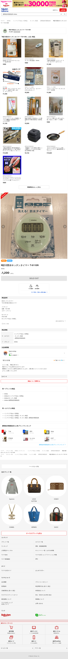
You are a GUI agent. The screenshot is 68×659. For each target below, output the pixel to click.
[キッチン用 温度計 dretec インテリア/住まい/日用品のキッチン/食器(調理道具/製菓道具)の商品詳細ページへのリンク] (34, 48)
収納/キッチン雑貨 (29, 87)
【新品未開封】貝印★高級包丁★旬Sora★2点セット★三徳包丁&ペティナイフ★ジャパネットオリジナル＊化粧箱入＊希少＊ (12, 150)
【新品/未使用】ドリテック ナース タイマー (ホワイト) (55, 61)
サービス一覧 (4, 648)
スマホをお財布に (33, 642)
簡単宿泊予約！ (56, 632)
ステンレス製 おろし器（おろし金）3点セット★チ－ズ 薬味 (55, 119)
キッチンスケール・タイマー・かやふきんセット (33, 89)
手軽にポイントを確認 (56, 642)
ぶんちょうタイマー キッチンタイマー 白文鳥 (56, 89)
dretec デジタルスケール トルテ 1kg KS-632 (11, 61)
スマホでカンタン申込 (11, 642)
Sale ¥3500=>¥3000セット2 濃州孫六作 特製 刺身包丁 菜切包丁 (33, 119)
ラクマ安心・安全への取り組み (38, 292)
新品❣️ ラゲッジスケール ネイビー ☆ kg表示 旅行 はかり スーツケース (12, 90)
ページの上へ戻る (34, 466)
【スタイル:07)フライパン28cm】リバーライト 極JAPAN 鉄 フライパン (56, 149)
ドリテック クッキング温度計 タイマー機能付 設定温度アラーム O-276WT (12, 119)
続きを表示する (60, 321)
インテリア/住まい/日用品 (20, 21)
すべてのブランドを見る (34, 533)
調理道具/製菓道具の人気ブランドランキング (52, 444)
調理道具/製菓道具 (45, 21)
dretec (9, 21)
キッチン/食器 (34, 21)
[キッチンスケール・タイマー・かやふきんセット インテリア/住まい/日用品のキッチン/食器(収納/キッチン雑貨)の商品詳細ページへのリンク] (34, 76)
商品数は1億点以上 (11, 632)
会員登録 (63, 10)
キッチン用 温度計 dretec (32, 60)
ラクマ (2, 21)
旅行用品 (5, 87)
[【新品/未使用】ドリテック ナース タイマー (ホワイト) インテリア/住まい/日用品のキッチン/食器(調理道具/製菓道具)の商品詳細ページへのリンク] (56, 48)
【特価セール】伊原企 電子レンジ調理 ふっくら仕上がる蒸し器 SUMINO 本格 (33, 149)
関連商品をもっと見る (34, 187)
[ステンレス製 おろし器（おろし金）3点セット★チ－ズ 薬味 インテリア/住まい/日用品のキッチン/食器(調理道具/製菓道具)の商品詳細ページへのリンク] (56, 106)
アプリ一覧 (38, 648)
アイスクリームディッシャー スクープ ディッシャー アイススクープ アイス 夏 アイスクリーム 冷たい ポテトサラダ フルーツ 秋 (12, 180)
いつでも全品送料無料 (33, 632)
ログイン (55, 10)
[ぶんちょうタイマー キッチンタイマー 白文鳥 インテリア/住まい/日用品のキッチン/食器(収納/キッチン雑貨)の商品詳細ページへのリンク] (56, 76)
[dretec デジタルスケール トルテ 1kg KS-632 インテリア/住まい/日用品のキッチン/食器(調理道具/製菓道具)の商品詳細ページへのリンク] (12, 48)
